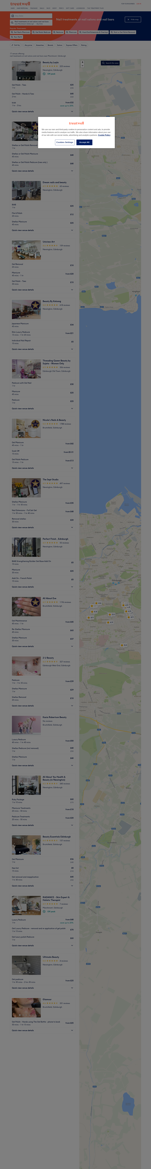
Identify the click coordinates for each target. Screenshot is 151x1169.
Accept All (84, 142)
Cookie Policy (104, 135)
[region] (76, 132)
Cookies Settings (64, 142)
